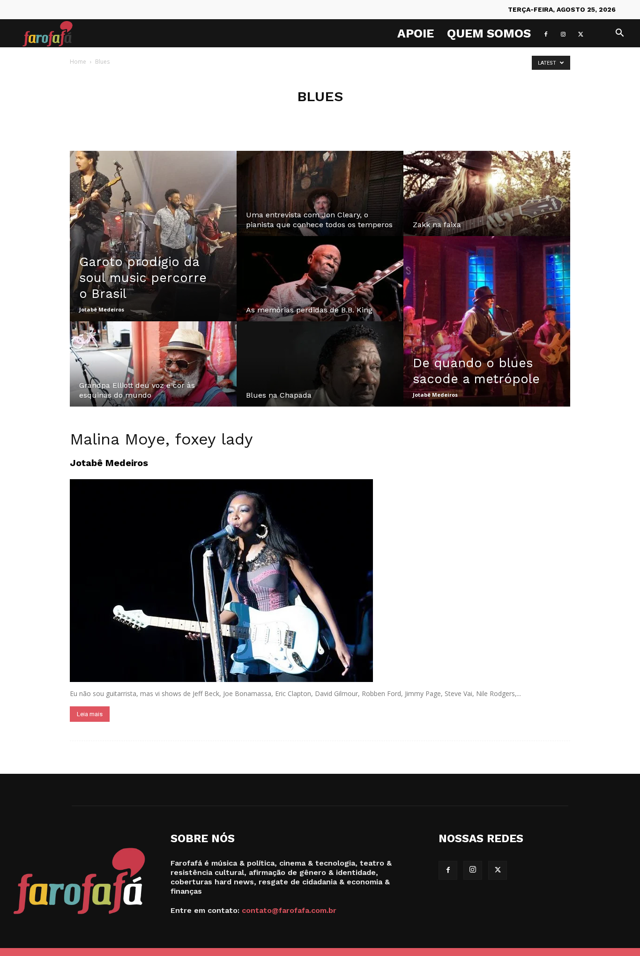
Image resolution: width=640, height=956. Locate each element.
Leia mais (90, 714)
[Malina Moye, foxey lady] (320, 580)
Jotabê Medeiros (101, 309)
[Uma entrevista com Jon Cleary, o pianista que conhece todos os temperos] (320, 202)
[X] (580, 33)
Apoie (415, 33)
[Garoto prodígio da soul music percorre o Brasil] (153, 236)
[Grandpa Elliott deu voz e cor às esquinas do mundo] (153, 372)
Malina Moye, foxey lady (161, 439)
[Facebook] (546, 33)
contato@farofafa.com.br (289, 910)
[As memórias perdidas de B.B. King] (320, 287)
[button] (619, 34)
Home (78, 62)
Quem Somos (489, 33)
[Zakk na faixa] (486, 202)
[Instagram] (563, 33)
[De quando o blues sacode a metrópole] (486, 321)
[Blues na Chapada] (320, 372)
